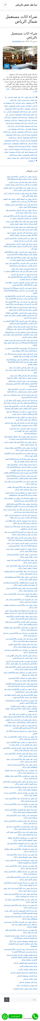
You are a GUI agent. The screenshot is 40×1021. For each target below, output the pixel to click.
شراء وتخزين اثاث (23, 100)
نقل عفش (13, 100)
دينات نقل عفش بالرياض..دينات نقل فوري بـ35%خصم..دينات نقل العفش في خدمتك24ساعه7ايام (23, 431)
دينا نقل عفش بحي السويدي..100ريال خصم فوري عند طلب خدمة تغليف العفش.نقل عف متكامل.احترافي (20, 924)
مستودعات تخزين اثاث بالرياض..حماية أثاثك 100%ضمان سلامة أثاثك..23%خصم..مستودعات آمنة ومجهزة (21, 383)
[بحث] (6, 999)
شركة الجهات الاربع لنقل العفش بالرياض (23, 973)
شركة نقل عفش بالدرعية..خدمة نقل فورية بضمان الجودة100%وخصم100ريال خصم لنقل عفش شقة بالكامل (20, 342)
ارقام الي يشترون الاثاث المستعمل (20, 106)
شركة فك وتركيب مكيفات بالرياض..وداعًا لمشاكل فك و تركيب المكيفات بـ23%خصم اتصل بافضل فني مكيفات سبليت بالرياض (20, 334)
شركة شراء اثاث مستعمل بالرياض (20, 149)
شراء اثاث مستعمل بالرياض (28, 982)
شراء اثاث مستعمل (24, 120)
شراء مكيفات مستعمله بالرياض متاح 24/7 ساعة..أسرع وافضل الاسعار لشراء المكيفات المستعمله (22, 943)
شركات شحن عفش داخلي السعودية (25, 989)
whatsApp (5, 1016)
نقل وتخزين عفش (13, 158)
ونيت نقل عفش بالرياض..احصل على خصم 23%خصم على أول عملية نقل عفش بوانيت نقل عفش (21, 370)
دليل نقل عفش (30, 97)
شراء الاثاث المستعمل (13, 135)
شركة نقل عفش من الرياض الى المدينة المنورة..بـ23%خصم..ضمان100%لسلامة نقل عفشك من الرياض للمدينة (22, 276)
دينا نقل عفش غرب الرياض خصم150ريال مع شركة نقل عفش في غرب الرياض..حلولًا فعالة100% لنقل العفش (20, 290)
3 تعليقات (31, 161)
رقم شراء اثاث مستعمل (19, 117)
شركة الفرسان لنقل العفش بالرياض (25, 963)
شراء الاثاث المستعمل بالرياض (27, 137)
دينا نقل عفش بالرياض (26, 4)
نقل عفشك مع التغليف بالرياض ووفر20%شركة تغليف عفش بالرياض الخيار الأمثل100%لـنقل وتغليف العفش (21, 362)
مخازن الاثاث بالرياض (30, 979)
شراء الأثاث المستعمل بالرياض (21, 132)
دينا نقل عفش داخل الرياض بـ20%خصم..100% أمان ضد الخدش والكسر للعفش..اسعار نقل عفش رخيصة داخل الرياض (20, 315)
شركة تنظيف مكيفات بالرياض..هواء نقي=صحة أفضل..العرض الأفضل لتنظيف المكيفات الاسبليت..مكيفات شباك (22, 957)
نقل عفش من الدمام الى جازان (26, 985)
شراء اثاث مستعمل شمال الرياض (26, 126)
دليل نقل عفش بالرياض (16, 97)
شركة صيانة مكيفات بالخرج (28, 966)
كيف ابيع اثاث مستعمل (16, 152)
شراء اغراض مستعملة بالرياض (27, 976)
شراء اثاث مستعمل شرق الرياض (16, 123)
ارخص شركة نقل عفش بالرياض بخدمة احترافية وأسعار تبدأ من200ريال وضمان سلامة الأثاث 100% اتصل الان (20, 246)
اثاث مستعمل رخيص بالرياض (25, 103)
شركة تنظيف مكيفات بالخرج (28, 969)
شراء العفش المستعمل (19, 143)
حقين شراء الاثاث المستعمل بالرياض (19, 112)
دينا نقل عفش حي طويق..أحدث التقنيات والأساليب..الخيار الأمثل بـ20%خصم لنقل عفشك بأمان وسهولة (21, 708)
